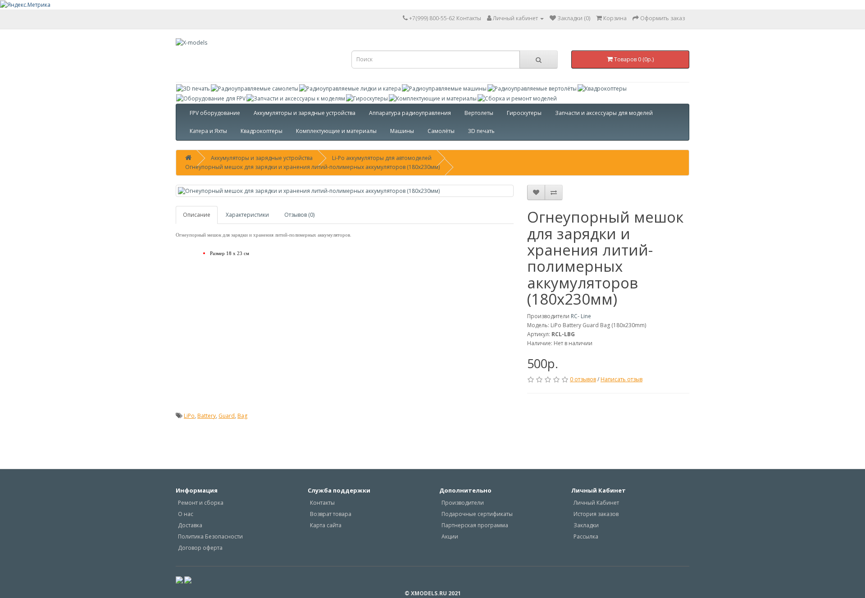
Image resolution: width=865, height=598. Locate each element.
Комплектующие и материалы (336, 131)
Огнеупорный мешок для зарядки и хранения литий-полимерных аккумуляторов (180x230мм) (312, 167)
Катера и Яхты (208, 131)
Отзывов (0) (299, 215)
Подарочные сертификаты (477, 514)
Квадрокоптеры (261, 131)
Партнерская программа (475, 525)
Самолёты (441, 131)
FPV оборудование (215, 113)
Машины (402, 131)
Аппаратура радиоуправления (410, 113)
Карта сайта (325, 525)
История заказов (596, 514)
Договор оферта (200, 548)
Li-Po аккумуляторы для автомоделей (382, 158)
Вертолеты (478, 113)
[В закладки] (536, 192)
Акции (450, 536)
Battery (206, 416)
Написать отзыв (621, 379)
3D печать (481, 131)
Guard (227, 416)
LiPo (189, 416)
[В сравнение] (554, 192)
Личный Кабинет (596, 503)
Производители (463, 503)
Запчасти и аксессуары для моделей (604, 113)
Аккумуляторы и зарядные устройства (304, 113)
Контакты (445, 18)
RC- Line (581, 316)
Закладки (586, 525)
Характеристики (247, 215)
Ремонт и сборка (200, 503)
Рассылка (586, 536)
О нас (185, 514)
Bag (242, 416)
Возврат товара (330, 514)
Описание (196, 215)
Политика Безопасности (210, 536)
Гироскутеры (524, 113)
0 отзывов (583, 379)
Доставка (190, 525)
